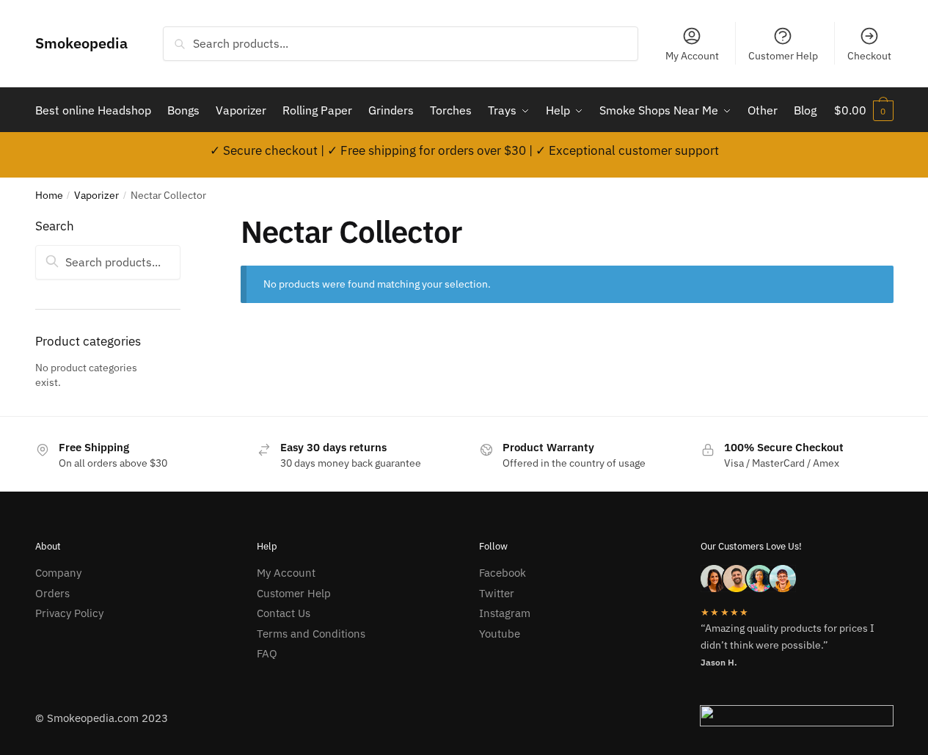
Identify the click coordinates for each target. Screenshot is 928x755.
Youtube (499, 634)
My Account (692, 55)
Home (49, 195)
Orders (52, 593)
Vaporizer (96, 195)
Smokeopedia (81, 43)
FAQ (267, 653)
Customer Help (783, 55)
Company (58, 573)
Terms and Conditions (311, 634)
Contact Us (283, 613)
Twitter (496, 593)
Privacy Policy (69, 613)
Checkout (869, 55)
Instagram (504, 613)
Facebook (502, 573)
